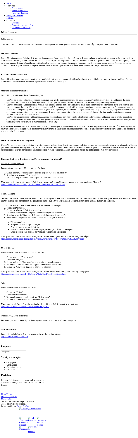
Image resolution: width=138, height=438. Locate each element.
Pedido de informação (21, 27)
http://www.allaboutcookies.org (14, 336)
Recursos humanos (20, 10)
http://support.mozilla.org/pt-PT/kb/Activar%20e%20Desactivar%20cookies (33, 274)
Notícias (9, 18)
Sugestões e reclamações (22, 25)
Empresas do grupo (20, 13)
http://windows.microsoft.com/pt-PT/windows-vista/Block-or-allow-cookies (33, 184)
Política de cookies (9, 396)
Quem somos (17, 8)
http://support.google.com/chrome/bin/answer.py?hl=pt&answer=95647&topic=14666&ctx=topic (42, 239)
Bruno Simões (23, 406)
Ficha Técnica (7, 394)
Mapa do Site (6, 399)
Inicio (8, 3)
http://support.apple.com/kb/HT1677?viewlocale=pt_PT (25, 306)
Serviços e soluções (14, 15)
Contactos (16, 23)
